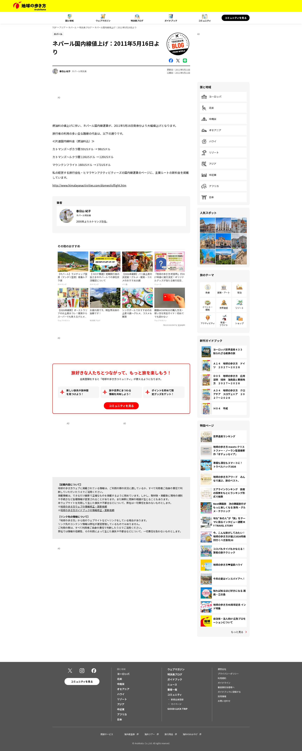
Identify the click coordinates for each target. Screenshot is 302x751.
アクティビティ (208, 323)
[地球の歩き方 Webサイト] (29, 6)
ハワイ (212, 141)
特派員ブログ (137, 20)
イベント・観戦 (207, 308)
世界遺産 (224, 307)
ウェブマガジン (103, 20)
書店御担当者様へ (226, 687)
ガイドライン (224, 682)
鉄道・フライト (224, 323)
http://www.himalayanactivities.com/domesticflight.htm (89, 185)
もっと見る (237, 632)
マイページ (176, 703)
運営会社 (222, 669)
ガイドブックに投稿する (229, 691)
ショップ (239, 323)
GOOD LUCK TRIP (177, 708)
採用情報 (222, 696)
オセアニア (215, 130)
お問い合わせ (224, 700)
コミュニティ (205, 20)
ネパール (72, 27)
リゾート (214, 152)
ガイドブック (171, 20)
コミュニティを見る (236, 18)
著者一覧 (172, 689)
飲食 (208, 292)
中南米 (212, 119)
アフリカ (214, 186)
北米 (211, 108)
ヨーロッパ (215, 96)
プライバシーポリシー (228, 673)
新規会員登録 (177, 699)
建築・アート (223, 292)
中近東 (212, 175)
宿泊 (239, 292)
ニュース (172, 684)
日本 (211, 197)
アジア (62, 27)
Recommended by (170, 325)
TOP (54, 27)
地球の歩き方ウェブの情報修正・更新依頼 (83, 506)
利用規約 (222, 678)
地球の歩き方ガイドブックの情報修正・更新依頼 (87, 510)
